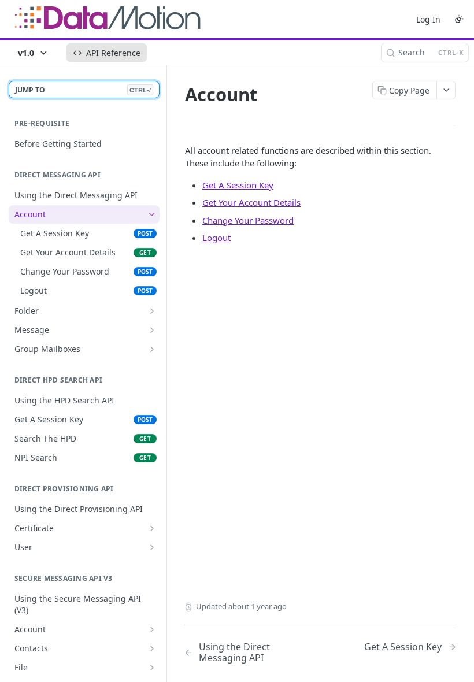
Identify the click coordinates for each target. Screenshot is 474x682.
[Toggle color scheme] (459, 19)
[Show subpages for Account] (152, 629)
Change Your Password (248, 220)
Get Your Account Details (251, 202)
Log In (428, 19)
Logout (216, 237)
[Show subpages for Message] (152, 330)
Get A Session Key (237, 185)
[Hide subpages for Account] (152, 214)
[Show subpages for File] (152, 667)
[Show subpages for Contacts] (152, 648)
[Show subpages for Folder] (152, 311)
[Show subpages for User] (152, 547)
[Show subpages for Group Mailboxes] (152, 349)
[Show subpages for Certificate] (152, 528)
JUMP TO (83, 90)
